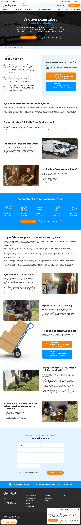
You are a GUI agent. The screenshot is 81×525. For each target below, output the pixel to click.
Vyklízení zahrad (29, 497)
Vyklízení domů (29, 501)
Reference (58, 5)
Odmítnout (63, 520)
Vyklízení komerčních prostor (32, 500)
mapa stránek (14, 513)
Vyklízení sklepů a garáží (30, 498)
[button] (78, 509)
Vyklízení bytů (28, 503)
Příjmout (53, 520)
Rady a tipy (47, 500)
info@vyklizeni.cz (76, 1)
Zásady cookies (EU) (30, 507)
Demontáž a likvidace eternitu (32, 495)
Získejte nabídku (48, 495)
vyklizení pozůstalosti (15, 287)
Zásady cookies (56, 522)
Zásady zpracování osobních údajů (66, 522)
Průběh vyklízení (48, 498)
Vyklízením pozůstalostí (8, 107)
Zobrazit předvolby (74, 520)
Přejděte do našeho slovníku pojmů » (56, 484)
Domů (4, 47)
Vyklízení (30, 506)
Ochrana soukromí (7, 517)
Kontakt (64, 5)
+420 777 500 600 (66, 1)
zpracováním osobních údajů (32, 472)
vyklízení (59, 107)
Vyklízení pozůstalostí (30, 504)
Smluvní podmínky (15, 517)
